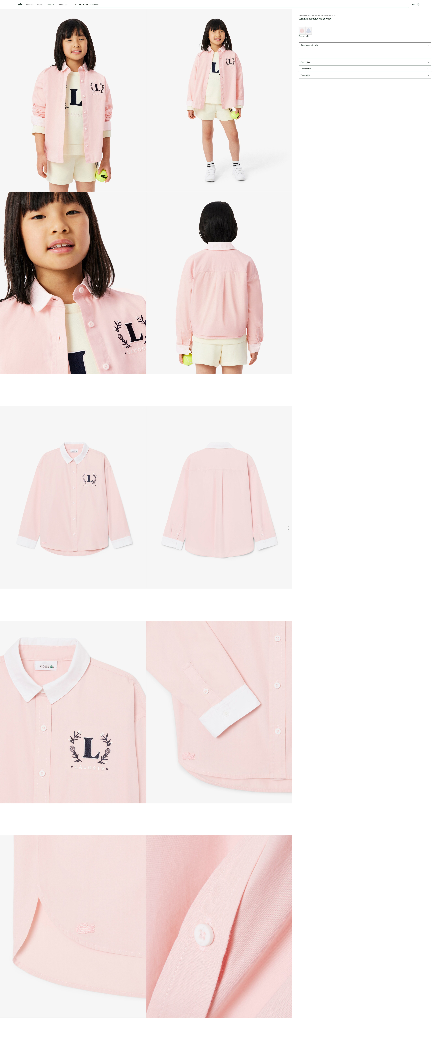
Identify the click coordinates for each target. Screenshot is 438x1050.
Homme (29, 4)
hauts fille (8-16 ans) (328, 15)
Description (305, 62)
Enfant (51, 4)
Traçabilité (305, 75)
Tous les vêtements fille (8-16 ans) (309, 15)
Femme (40, 4)
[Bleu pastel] (309, 31)
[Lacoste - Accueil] (20, 4)
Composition (306, 69)
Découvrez (62, 4)
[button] (418, 4)
